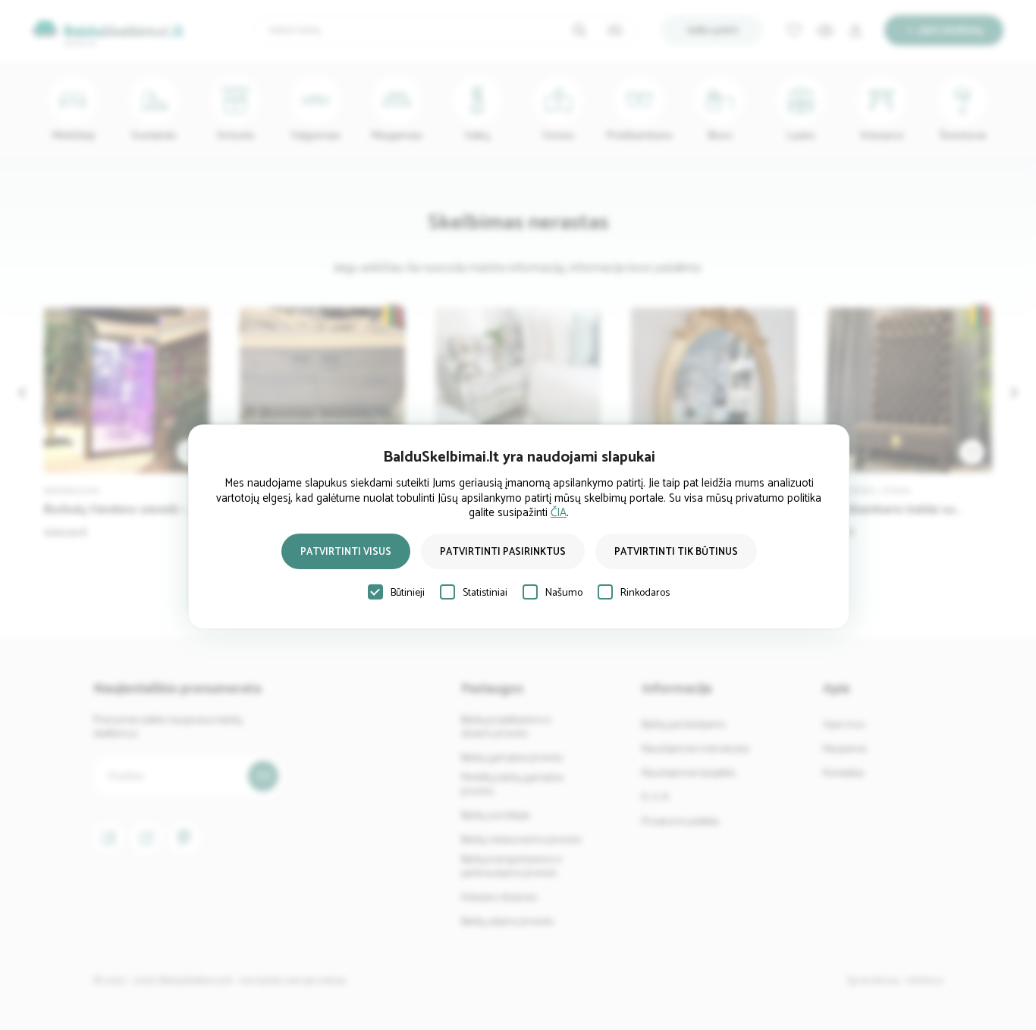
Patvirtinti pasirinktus (503, 552)
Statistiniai (485, 593)
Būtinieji (408, 593)
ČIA (559, 512)
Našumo (563, 593)
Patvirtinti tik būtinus (676, 552)
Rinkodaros (645, 593)
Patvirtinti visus (345, 552)
